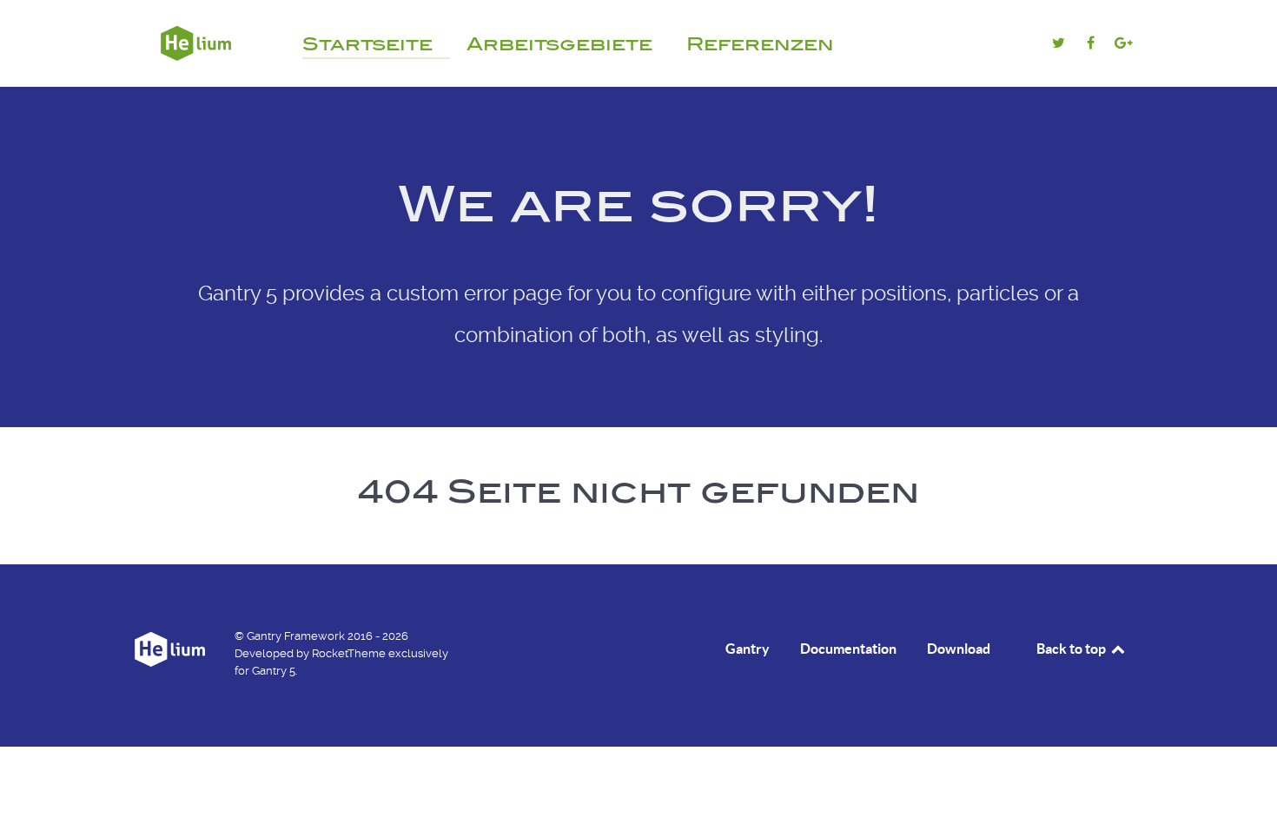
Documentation (848, 648)
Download (958, 648)
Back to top (1072, 648)
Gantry (747, 648)
